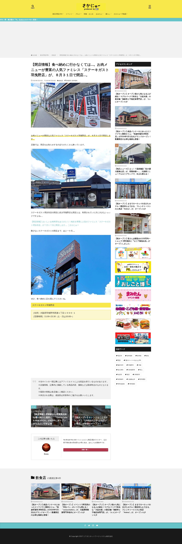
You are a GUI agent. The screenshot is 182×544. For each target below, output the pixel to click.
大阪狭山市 (131, 379)
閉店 (119, 360)
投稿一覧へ (85, 449)
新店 (128, 374)
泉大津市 (120, 370)
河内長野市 (131, 370)
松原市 (120, 374)
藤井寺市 (120, 365)
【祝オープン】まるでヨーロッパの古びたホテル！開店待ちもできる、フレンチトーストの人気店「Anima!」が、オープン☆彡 (133, 206)
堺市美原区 (121, 384)
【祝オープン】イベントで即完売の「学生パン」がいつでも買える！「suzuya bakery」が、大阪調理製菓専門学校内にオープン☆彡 (75, 508)
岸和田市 (137, 374)
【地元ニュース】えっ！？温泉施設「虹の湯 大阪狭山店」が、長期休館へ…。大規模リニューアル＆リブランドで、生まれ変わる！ (133, 171)
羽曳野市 (68, 80)
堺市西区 (142, 379)
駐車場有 (74, 80)
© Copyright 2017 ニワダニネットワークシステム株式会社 (91, 536)
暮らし (108, 14)
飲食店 (54, 55)
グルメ (78, 14)
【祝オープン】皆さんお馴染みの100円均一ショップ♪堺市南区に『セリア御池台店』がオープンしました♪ (132, 241)
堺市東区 (132, 384)
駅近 (147, 355)
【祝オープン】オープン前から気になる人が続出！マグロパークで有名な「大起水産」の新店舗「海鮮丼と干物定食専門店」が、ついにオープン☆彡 (133, 98)
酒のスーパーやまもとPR (133, 360)
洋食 (140, 365)
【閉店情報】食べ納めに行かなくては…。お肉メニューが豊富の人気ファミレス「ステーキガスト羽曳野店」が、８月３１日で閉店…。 (100, 55)
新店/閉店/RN (57, 14)
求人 (141, 370)
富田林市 (120, 379)
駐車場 (139, 355)
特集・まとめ (88, 14)
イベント (69, 14)
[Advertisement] (91, 38)
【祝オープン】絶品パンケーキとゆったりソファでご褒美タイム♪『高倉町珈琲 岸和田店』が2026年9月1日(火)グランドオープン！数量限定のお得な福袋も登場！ (133, 135)
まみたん (99, 14)
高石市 (120, 355)
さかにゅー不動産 (120, 14)
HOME (35, 55)
